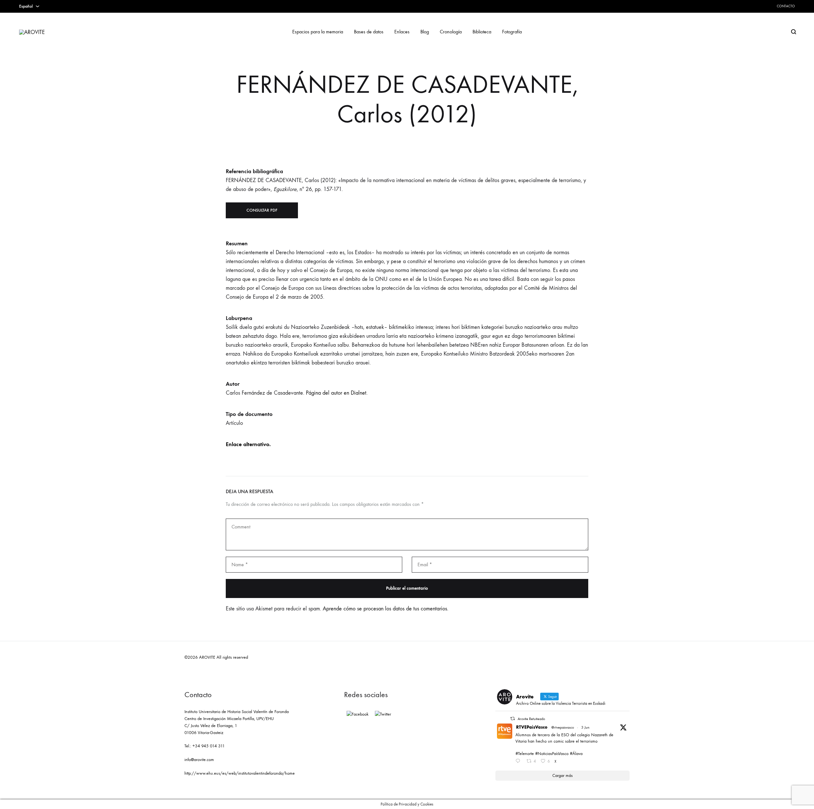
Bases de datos (368, 32)
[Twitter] (383, 714)
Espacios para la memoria (317, 32)
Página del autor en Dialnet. (337, 393)
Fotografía (512, 32)
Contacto (786, 6)
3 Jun (585, 727)
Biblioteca (482, 32)
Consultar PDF (261, 210)
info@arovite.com (199, 759)
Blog (424, 32)
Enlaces (402, 32)
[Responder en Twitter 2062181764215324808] (519, 762)
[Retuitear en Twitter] (512, 718)
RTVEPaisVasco (532, 727)
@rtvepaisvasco (562, 727)
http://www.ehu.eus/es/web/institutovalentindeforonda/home (239, 773)
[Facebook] (357, 714)
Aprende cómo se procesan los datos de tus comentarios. (385, 608)
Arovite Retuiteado (531, 719)
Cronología (451, 32)
